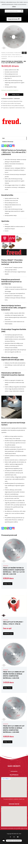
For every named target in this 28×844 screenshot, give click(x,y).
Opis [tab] (3, 138)
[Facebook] (2, 146)
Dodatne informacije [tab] (7, 141)
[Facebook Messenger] (10, 146)
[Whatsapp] (5, 146)
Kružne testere (9, 52)
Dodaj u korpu (16, 94)
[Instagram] (13, 146)
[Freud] (11, 122)
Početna (3, 52)
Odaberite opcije (8, 633)
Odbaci (14, 6)
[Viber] (8, 146)
